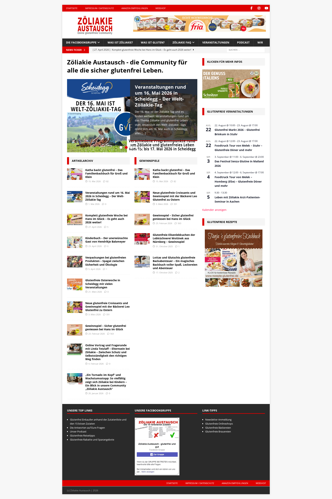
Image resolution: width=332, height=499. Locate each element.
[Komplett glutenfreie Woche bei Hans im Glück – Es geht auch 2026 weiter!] (74, 219)
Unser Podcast (78, 431)
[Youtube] (266, 8)
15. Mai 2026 (94, 181)
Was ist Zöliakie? (120, 42)
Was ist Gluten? (153, 42)
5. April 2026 (94, 269)
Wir (260, 42)
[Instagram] (259, 8)
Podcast (243, 42)
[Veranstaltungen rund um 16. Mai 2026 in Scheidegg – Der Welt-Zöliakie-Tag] (74, 197)
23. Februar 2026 (96, 333)
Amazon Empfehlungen (134, 8)
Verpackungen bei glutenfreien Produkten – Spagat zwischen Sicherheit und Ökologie (105, 261)
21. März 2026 (95, 291)
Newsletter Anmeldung (218, 419)
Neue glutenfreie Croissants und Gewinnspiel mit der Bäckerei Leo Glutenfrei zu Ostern (107, 306)
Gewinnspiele (149, 161)
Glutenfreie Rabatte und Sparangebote (92, 439)
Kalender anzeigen (214, 210)
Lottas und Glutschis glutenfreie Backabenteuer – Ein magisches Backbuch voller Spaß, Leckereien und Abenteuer (175, 263)
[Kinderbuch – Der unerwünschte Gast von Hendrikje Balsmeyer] (74, 242)
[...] (144, 133)
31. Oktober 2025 (164, 246)
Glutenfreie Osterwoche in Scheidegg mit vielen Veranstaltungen (102, 283)
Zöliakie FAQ (182, 42)
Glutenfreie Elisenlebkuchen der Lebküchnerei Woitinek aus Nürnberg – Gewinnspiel (174, 238)
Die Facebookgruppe (81, 42)
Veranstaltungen (215, 42)
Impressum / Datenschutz (99, 8)
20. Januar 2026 (95, 393)
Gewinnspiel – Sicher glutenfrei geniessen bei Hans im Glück (105, 327)
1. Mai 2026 (94, 204)
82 (107, 181)
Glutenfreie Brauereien (218, 431)
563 (112, 333)
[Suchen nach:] (246, 50)
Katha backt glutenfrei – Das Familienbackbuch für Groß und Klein (106, 173)
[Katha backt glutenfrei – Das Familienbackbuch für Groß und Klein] (74, 174)
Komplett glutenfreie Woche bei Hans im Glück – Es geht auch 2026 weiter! (106, 219)
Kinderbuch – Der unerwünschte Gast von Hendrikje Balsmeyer (106, 239)
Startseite (71, 8)
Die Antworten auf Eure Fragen (87, 427)
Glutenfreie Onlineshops (219, 423)
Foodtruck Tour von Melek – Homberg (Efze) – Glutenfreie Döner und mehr (238, 181)
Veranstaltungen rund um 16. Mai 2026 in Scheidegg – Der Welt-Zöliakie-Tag (160, 96)
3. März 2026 (94, 314)
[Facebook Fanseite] (251, 8)
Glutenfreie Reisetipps (82, 435)
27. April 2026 (95, 226)
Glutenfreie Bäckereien (218, 427)
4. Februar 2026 (96, 363)
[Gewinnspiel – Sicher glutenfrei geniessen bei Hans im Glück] (74, 330)
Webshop (160, 8)
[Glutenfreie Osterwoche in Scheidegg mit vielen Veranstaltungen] (74, 284)
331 (108, 314)
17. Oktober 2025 (164, 272)
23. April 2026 (95, 246)
